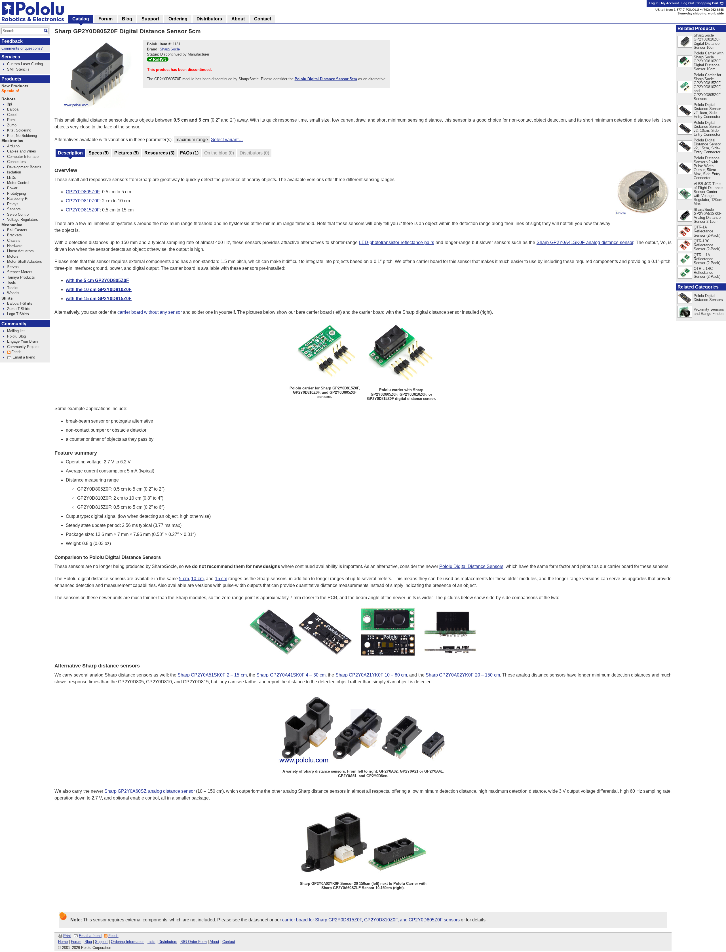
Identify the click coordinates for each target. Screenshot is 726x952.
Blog (88, 942)
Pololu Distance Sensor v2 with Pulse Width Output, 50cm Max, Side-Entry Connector (707, 168)
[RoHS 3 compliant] (157, 60)
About (214, 942)
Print (67, 936)
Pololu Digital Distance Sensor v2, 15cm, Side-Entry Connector (707, 146)
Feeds (113, 936)
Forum (76, 942)
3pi (9, 104)
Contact (228, 942)
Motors (12, 256)
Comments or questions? (22, 48)
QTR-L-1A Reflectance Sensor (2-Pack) (707, 259)
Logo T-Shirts (18, 314)
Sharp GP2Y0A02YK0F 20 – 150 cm (463, 675)
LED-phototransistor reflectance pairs (396, 242)
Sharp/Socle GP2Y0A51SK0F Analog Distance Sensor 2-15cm (707, 215)
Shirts (7, 298)
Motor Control (18, 183)
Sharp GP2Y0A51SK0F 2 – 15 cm (212, 675)
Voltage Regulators (22, 219)
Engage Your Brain (22, 341)
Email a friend (90, 936)
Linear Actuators (20, 251)
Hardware (14, 246)
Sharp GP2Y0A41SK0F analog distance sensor (585, 242)
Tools (11, 282)
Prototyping (16, 193)
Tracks (12, 288)
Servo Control (18, 214)
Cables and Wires (21, 151)
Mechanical (12, 225)
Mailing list (16, 331)
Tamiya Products (21, 277)
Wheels (13, 293)
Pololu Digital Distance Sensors (471, 566)
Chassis (13, 240)
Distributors (168, 942)
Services (10, 56)
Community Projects (24, 347)
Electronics (12, 141)
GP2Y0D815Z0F (83, 209)
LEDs (11, 177)
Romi (11, 120)
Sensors (14, 209)
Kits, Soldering (19, 130)
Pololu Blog (16, 336)
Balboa (12, 109)
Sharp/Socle (170, 49)
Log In (654, 3)
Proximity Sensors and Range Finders (709, 311)
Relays (12, 204)
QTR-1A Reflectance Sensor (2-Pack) (707, 231)
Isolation (14, 172)
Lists (151, 942)
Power (12, 188)
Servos (13, 267)
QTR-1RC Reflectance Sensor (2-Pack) (707, 245)
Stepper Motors (19, 272)
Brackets (14, 235)
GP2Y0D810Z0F (83, 200)
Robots (8, 99)
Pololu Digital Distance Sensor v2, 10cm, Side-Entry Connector (707, 128)
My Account (670, 3)
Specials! (10, 91)
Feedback (12, 41)
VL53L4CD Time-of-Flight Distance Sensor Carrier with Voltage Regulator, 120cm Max (708, 194)
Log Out (687, 3)
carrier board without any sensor (149, 312)
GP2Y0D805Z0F (83, 191)
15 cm (221, 578)
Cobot (12, 115)
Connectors (16, 162)
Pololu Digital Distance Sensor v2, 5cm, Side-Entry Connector (707, 111)
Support (101, 942)
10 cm (197, 578)
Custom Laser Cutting (25, 64)
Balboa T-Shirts (19, 303)
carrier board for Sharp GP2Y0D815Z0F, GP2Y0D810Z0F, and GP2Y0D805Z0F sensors (371, 919)
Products (11, 79)
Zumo (11, 125)
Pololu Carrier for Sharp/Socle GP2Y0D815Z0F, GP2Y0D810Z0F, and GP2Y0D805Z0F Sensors (707, 87)
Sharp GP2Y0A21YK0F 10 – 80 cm (371, 675)
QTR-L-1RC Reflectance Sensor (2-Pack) (707, 272)
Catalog (80, 18)
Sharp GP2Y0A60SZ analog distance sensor (149, 791)
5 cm (184, 578)
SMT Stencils (18, 69)
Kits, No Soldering (22, 135)
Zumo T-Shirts (18, 309)
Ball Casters (17, 230)
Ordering (177, 18)
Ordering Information (127, 942)
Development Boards (24, 167)
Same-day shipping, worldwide (701, 13)
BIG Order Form (193, 942)
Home (63, 942)
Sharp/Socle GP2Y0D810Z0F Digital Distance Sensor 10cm (707, 41)
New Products (14, 86)
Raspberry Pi (17, 198)
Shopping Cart (708, 3)
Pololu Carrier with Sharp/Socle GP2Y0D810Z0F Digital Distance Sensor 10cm (708, 61)
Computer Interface (23, 156)
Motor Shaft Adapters (24, 261)
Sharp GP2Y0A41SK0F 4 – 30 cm (291, 675)
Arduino (13, 146)
